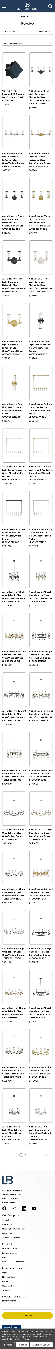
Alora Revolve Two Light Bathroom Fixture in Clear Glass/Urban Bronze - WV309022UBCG (13, 285)
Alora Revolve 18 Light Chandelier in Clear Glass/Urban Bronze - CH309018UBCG (41, 953)
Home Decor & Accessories (14, 1262)
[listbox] (31, 43)
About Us (6, 1220)
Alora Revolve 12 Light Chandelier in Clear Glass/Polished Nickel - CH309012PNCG (14, 1072)
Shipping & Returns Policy (13, 1229)
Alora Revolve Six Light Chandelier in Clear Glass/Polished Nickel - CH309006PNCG (40, 1133)
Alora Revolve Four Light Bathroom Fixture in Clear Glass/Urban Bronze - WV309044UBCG (40, 97)
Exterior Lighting (9, 1253)
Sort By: (7, 43)
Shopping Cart (8, 1277)
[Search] (50, 6)
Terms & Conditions (11, 1237)
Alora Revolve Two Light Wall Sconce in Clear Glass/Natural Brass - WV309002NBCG (12, 410)
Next (48, 1155)
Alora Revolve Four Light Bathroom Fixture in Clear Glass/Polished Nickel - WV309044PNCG (13, 160)
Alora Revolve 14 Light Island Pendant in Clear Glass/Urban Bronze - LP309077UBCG (14, 535)
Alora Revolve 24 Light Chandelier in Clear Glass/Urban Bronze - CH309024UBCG (41, 775)
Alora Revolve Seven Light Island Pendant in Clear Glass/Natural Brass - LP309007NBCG (41, 473)
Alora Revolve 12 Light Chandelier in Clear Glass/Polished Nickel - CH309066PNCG (40, 597)
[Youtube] (34, 1208)
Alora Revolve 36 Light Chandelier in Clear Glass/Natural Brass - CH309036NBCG (14, 656)
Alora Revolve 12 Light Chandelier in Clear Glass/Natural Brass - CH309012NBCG (40, 1072)
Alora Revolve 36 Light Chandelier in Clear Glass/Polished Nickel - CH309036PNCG (41, 716)
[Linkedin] (24, 1208)
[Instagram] (14, 1208)
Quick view (14, 66)
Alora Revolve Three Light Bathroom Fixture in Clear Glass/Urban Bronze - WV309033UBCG (13, 222)
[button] (4, 6)
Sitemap (5, 1290)
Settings (8, 1344)
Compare (13, 72)
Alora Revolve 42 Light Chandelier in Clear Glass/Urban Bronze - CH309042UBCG (14, 716)
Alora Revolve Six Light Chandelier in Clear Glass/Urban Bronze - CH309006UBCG (12, 1133)
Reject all (22, 1344)
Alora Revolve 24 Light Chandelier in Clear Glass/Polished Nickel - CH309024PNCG (14, 775)
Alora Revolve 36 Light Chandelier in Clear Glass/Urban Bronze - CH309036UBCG (41, 656)
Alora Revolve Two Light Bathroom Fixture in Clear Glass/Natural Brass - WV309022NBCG (13, 348)
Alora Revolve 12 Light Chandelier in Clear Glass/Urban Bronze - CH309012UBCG (40, 1013)
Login (4, 1272)
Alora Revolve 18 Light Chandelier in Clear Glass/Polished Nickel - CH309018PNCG (14, 894)
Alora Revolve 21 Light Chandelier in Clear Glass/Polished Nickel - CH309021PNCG (14, 953)
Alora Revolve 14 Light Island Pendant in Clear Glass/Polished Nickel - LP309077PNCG (41, 535)
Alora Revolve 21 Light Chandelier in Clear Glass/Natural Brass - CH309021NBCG (40, 834)
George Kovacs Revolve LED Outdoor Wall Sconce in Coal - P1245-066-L (13, 96)
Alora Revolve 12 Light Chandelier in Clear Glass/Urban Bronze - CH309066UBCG (14, 597)
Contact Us (7, 1224)
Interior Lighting (9, 1248)
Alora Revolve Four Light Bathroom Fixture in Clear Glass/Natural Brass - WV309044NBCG (40, 160)
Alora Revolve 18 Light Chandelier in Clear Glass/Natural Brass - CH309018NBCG (14, 1013)
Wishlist (6, 1281)
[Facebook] (4, 1208)
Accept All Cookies (41, 1344)
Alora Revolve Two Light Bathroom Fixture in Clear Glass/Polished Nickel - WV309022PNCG (40, 285)
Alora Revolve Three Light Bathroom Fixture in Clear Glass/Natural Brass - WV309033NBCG (40, 222)
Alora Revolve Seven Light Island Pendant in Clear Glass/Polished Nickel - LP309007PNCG (14, 473)
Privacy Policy (8, 1233)
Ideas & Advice (8, 1286)
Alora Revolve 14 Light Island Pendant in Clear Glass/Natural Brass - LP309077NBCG (41, 410)
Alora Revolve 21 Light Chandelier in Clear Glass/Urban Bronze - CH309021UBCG (14, 834)
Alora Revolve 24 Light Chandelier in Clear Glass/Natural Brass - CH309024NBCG (41, 894)
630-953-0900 (8, 1202)
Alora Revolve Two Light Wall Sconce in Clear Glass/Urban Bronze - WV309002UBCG (39, 348)
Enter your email (9, 1300)
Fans (4, 1257)
